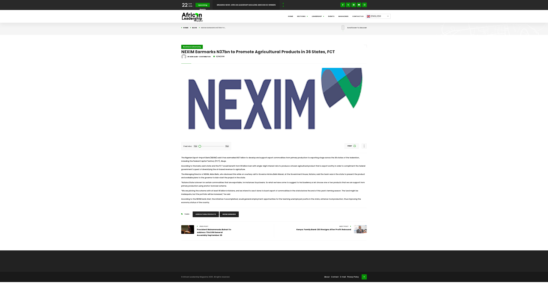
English (375, 16)
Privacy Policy (353, 277)
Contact (335, 277)
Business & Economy (192, 47)
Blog (194, 28)
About (327, 277)
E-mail (343, 277)
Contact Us (357, 16)
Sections (301, 16)
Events (331, 16)
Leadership (317, 16)
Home (290, 16)
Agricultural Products (206, 214)
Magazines (343, 16)
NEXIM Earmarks (229, 214)
